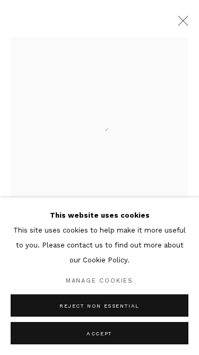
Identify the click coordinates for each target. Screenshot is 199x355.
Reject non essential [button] (99, 306)
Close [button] (180, 24)
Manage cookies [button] (99, 280)
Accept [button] (99, 333)
